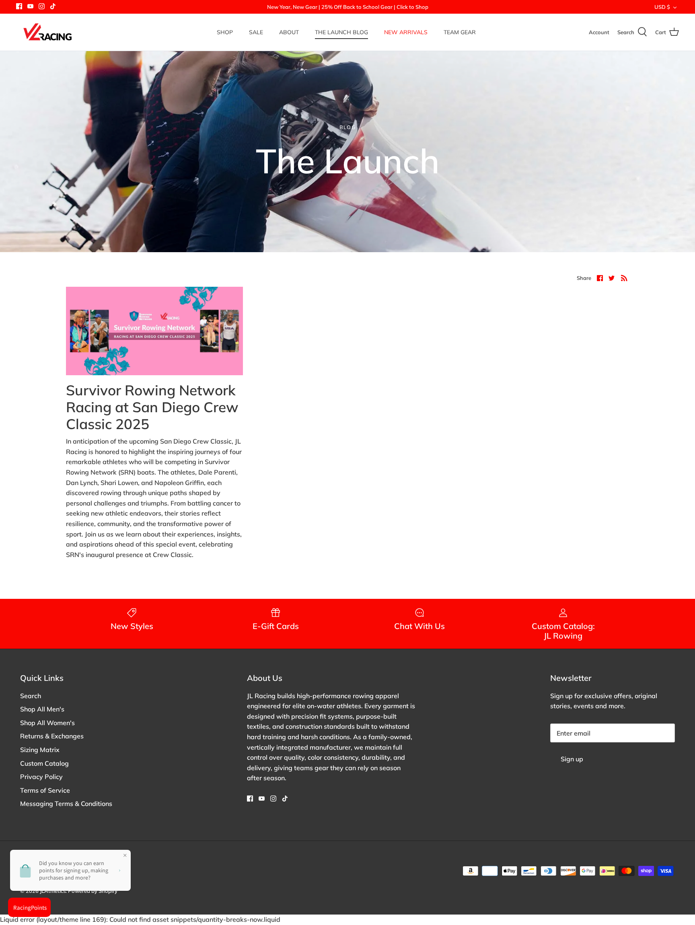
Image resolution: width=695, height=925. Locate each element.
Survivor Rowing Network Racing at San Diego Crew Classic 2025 (152, 407)
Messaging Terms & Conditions (66, 804)
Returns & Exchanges (52, 736)
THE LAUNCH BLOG (341, 32)
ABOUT (289, 32)
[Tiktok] (53, 6)
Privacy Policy (41, 777)
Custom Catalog (44, 763)
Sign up (572, 759)
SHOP (225, 32)
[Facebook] (19, 6)
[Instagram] (42, 6)
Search (30, 696)
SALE (256, 32)
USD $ (662, 7)
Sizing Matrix (40, 750)
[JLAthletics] (47, 32)
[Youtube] (30, 6)
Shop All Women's (47, 723)
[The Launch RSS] (624, 277)
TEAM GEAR (460, 32)
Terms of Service (45, 790)
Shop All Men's (42, 709)
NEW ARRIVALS (406, 32)
